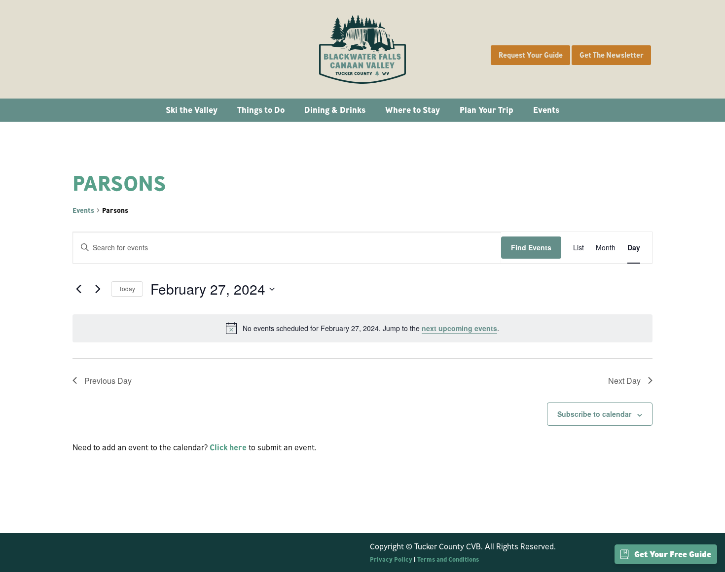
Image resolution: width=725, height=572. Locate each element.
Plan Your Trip (486, 109)
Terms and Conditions (448, 559)
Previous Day (108, 380)
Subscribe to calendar (594, 414)
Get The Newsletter (612, 55)
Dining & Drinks (334, 109)
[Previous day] (78, 289)
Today (127, 288)
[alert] (362, 328)
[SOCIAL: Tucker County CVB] (88, 49)
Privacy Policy (391, 559)
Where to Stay (412, 109)
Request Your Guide (531, 55)
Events (546, 109)
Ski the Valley (192, 109)
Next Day (624, 380)
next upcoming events (459, 328)
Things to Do (261, 109)
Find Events (531, 247)
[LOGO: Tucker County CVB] (362, 49)
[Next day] (98, 289)
